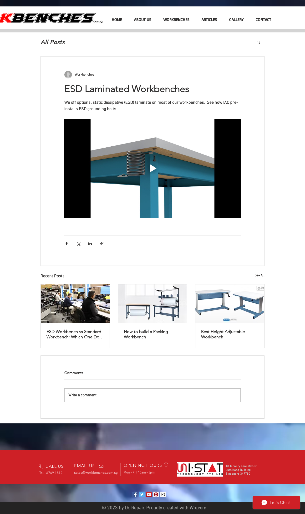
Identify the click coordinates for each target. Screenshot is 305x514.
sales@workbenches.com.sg (96, 473)
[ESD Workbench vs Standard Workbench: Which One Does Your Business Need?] (75, 303)
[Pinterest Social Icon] (156, 494)
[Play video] (152, 168)
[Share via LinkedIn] (90, 243)
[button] (258, 42)
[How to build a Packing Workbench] (152, 303)
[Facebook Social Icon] (134, 494)
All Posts (53, 42)
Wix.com (198, 508)
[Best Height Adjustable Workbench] (229, 303)
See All (259, 275)
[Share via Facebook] (66, 243)
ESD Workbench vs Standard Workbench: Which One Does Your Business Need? (75, 334)
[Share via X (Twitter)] (78, 243)
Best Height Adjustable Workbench (223, 334)
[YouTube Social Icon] (149, 494)
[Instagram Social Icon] (163, 494)
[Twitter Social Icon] (142, 494)
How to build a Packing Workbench (146, 334)
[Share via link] (101, 243)
